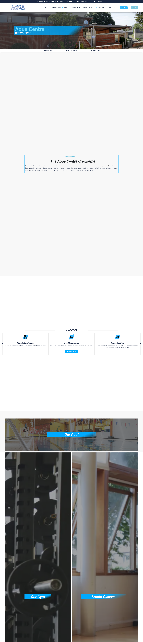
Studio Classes (88, 7)
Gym (65, 7)
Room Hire (101, 7)
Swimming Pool (56, 7)
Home (46, 7)
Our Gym (38, 597)
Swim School (76, 7)
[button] (2, 344)
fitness (110, 166)
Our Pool (71, 434)
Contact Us (111, 7)
